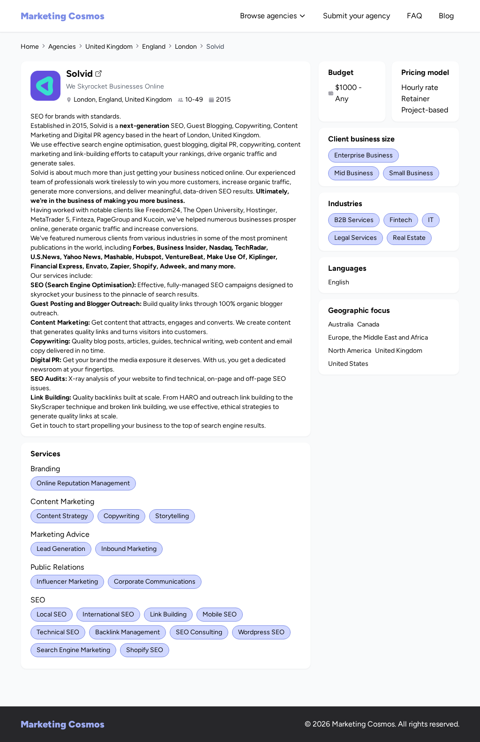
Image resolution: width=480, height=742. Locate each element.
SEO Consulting (199, 632)
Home (30, 47)
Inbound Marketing (129, 549)
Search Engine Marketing (73, 650)
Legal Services (355, 238)
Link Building (168, 614)
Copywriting (121, 516)
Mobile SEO (219, 614)
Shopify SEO (144, 650)
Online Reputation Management (83, 483)
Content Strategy (62, 516)
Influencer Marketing (67, 582)
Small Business (411, 173)
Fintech (401, 220)
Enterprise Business (363, 155)
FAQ (414, 15)
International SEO (108, 614)
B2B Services (354, 220)
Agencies (62, 47)
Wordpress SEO (261, 632)
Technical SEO (58, 632)
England (153, 47)
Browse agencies (268, 15)
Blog (446, 15)
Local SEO (52, 614)
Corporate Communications (154, 582)
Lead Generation (61, 549)
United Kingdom (109, 47)
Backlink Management (127, 632)
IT (431, 220)
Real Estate (409, 238)
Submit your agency (356, 15)
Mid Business (353, 173)
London (186, 47)
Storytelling (172, 516)
